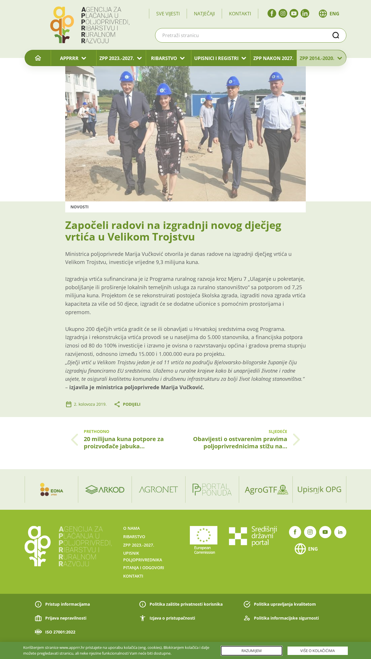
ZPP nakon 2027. (273, 58)
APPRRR (69, 58)
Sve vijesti (168, 13)
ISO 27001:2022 (60, 632)
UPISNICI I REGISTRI (216, 58)
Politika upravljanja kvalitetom (285, 604)
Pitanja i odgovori (143, 567)
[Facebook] (272, 13)
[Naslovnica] (38, 58)
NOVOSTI (79, 207)
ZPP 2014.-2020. (317, 58)
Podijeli (132, 404)
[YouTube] (294, 13)
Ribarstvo (134, 536)
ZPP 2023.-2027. (116, 58)
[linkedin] (305, 13)
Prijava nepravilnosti (65, 618)
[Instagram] (283, 13)
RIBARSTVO (164, 58)
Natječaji (204, 13)
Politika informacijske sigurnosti (286, 618)
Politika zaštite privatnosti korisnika (186, 604)
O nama (131, 528)
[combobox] (250, 35)
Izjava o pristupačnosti (172, 618)
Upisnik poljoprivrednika (142, 556)
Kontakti (240, 13)
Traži (336, 35)
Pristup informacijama (67, 604)
